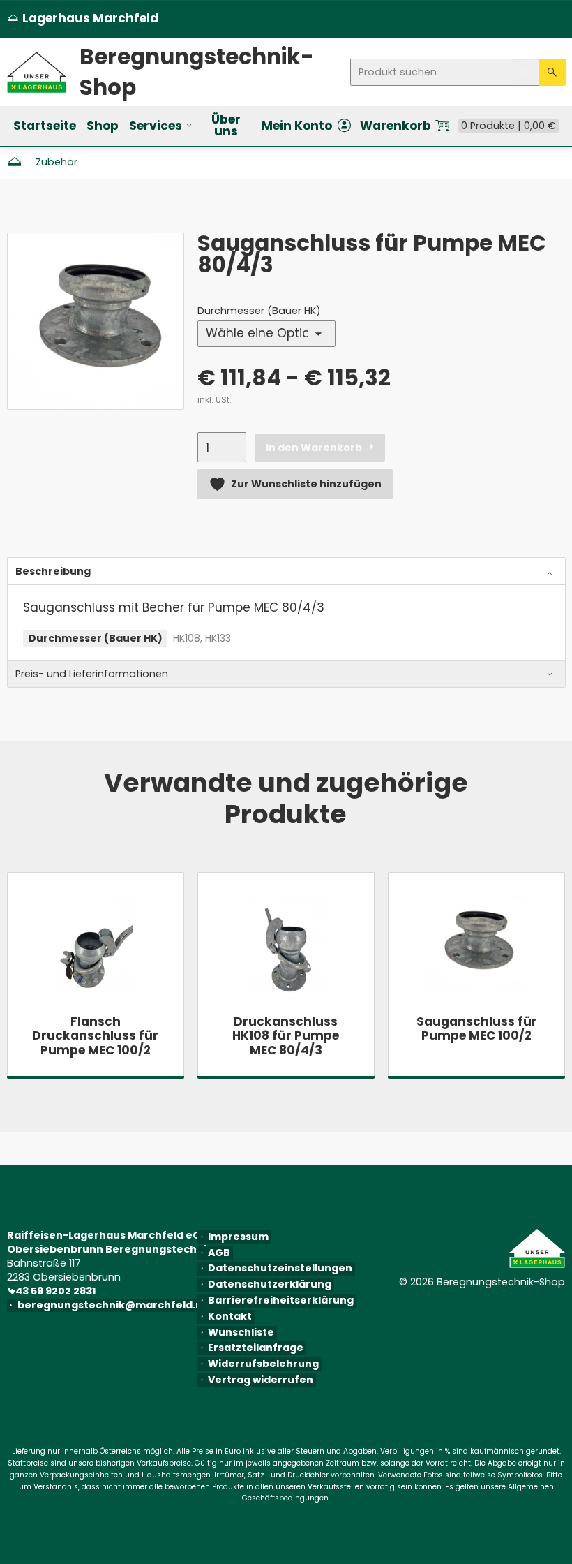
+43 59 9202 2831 (54, 1291)
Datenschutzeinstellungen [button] (280, 1269)
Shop (102, 125)
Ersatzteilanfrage (255, 1348)
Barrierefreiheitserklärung (281, 1300)
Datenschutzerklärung (269, 1285)
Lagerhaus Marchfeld (82, 18)
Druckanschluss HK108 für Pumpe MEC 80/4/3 (285, 1036)
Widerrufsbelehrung (263, 1364)
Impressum (238, 1237)
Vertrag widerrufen (260, 1380)
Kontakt (230, 1316)
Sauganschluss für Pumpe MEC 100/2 (476, 1029)
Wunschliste (241, 1332)
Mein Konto (297, 126)
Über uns (226, 125)
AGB (219, 1253)
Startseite (44, 125)
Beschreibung (53, 571)
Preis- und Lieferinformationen (91, 674)
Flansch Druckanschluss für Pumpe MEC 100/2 (95, 1036)
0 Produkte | (508, 126)
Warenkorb (395, 126)
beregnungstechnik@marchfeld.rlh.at (123, 1305)
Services (155, 125)
